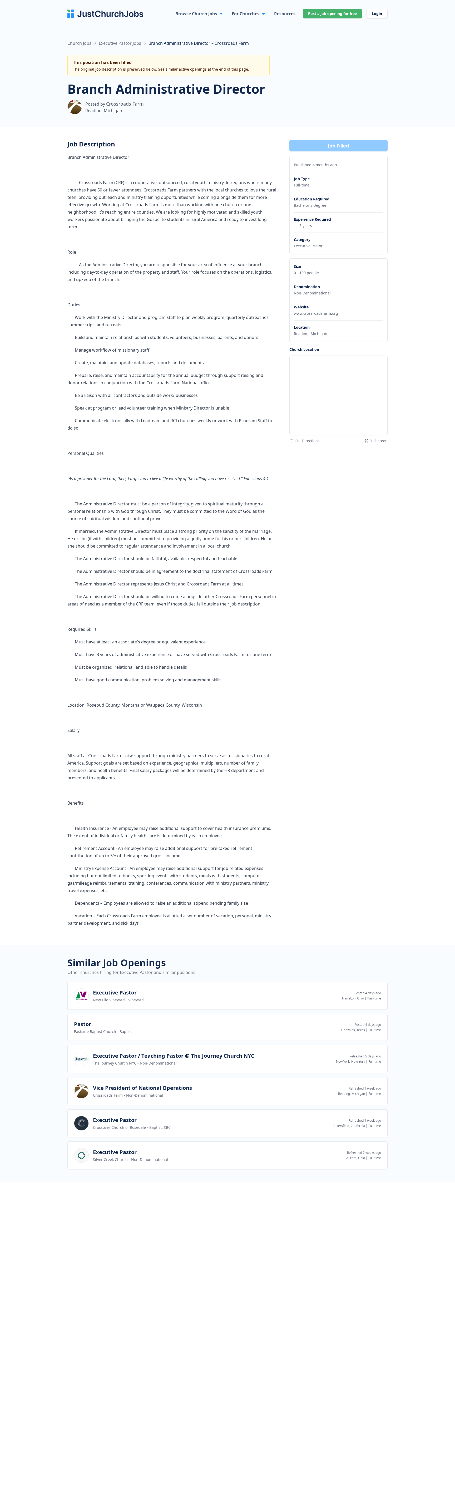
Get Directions (307, 440)
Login (377, 13)
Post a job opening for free (332, 13)
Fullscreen (378, 440)
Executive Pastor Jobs (120, 43)
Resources (284, 14)
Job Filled (338, 145)
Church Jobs (79, 43)
